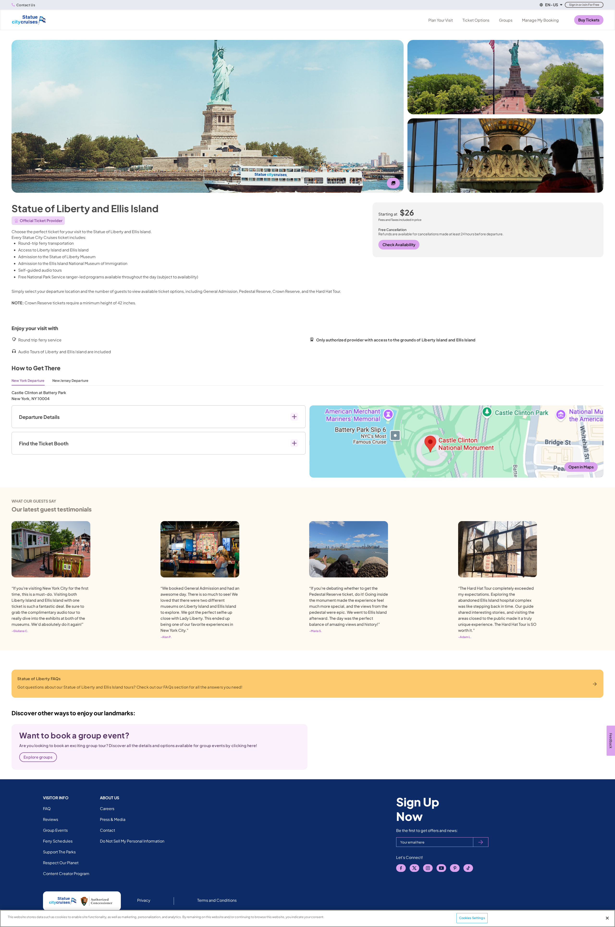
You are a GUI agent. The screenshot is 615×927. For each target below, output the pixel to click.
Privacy (143, 900)
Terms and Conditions (217, 900)
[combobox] (550, 4)
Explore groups (38, 757)
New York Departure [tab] (28, 380)
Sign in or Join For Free (584, 4)
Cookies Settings (472, 918)
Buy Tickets (588, 19)
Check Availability (398, 244)
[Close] (607, 918)
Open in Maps (581, 466)
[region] (307, 918)
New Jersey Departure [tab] (70, 380)
